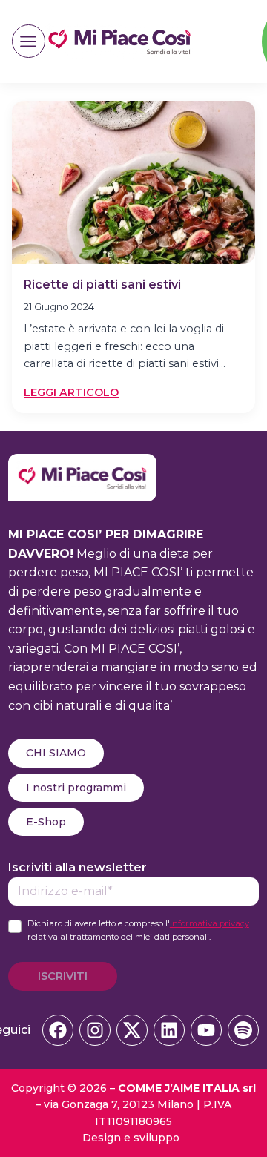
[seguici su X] (132, 1030)
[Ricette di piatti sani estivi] (133, 182)
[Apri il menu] (28, 41)
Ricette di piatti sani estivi (102, 284)
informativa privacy (209, 923)
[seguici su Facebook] (57, 1030)
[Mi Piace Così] (82, 463)
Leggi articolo (71, 393)
